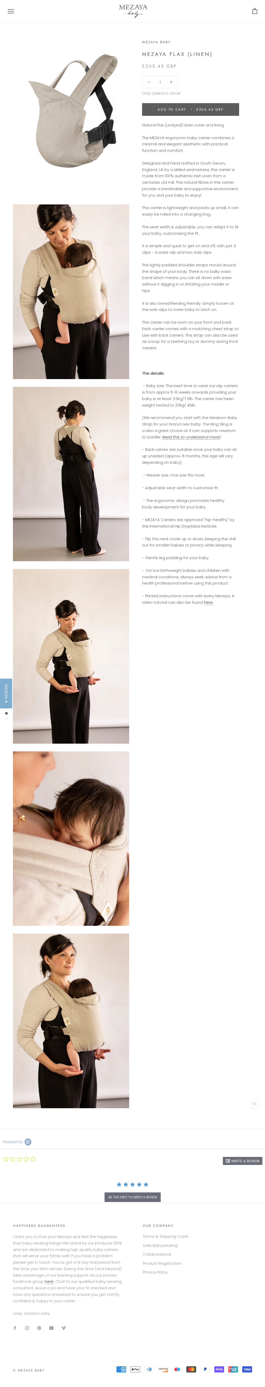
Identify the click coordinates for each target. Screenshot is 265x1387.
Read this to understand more (190, 437)
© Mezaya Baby (29, 1370)
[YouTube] (51, 1328)
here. (209, 602)
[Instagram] (27, 1328)
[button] (242, 1161)
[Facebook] (15, 1328)
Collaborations (157, 1254)
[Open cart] (254, 11)
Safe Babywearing (160, 1245)
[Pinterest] (39, 1328)
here (49, 1281)
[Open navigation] (11, 11)
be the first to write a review (132, 1197)
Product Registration (162, 1263)
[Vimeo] (63, 1328)
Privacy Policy (155, 1272)
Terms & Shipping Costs (165, 1236)
